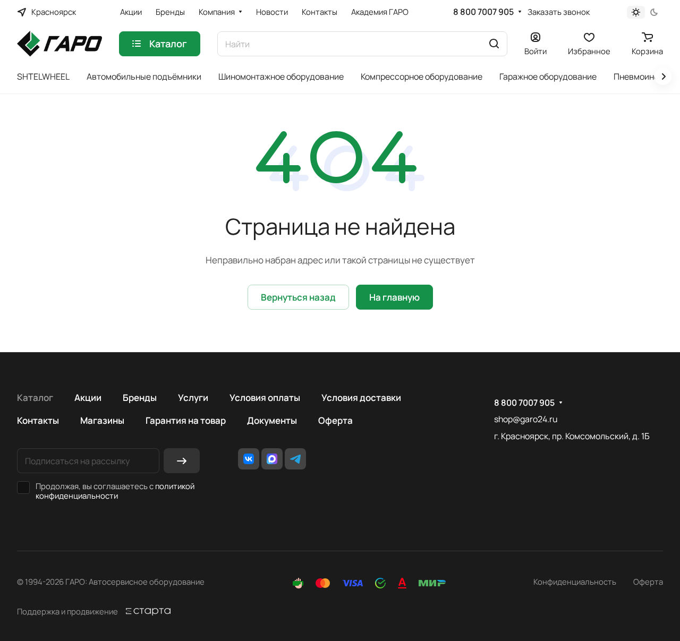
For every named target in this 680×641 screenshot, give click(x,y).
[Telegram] (295, 458)
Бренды (140, 397)
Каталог (35, 397)
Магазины (102, 420)
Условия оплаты (265, 397)
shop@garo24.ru (525, 419)
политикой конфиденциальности (115, 491)
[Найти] (494, 43)
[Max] (272, 458)
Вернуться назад (298, 297)
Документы (272, 420)
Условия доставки (361, 397)
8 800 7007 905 (483, 12)
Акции (87, 397)
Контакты (38, 420)
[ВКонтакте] (248, 458)
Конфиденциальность (574, 581)
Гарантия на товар (186, 420)
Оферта (335, 420)
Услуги (193, 397)
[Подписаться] (182, 460)
